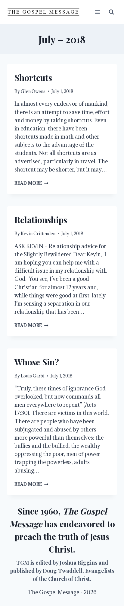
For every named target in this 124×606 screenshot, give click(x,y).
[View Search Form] (111, 12)
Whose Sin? (36, 361)
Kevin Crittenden (38, 233)
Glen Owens (33, 91)
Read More (31, 183)
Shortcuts (33, 77)
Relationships (40, 219)
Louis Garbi (33, 376)
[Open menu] (97, 12)
